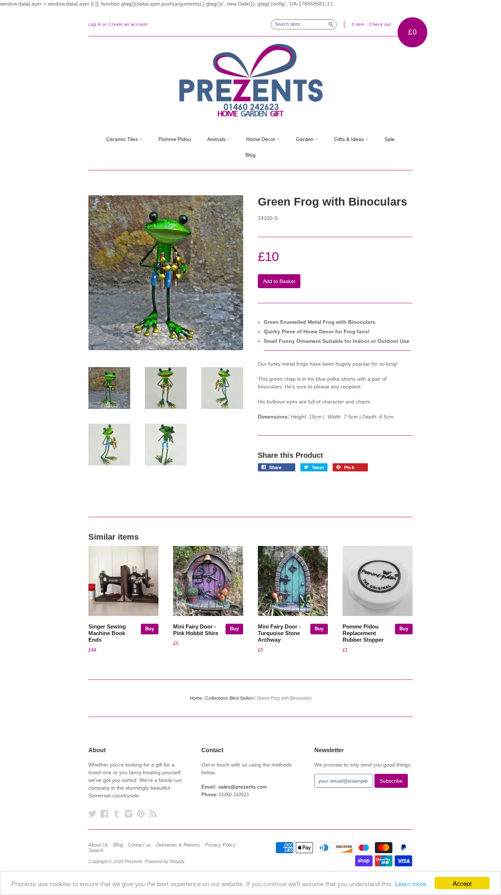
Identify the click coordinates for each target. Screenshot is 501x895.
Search (95, 850)
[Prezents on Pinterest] (141, 813)
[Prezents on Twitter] (92, 813)
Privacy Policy (220, 845)
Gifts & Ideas (349, 139)
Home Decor (261, 139)
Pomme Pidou (174, 139)
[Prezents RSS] (153, 813)
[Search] (331, 24)
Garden (305, 139)
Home (196, 698)
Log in (94, 24)
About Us (98, 845)
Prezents (133, 861)
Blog (250, 155)
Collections (216, 698)
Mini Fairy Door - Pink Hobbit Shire (195, 630)
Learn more (410, 883)
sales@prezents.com (242, 787)
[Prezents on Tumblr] (117, 813)
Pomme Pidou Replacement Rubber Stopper (363, 633)
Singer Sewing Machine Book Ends (107, 633)
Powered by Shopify (164, 861)
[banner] (250, 80)
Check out (380, 24)
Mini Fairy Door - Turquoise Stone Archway (279, 633)
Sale (389, 139)
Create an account (128, 24)
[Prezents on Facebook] (104, 813)
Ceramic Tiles (122, 139)
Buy (149, 628)
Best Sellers (242, 698)
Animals (217, 139)
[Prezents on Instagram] (129, 813)
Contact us (139, 845)
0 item (358, 24)
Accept (462, 883)
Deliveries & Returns (178, 845)
